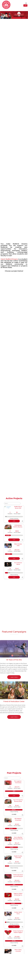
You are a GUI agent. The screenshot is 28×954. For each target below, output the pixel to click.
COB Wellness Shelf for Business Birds (18, 527)
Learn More (14, 677)
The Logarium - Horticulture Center (18, 783)
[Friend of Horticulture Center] (14, 690)
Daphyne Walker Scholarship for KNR (18, 895)
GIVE (25, 5)
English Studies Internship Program (18, 857)
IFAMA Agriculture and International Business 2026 (18, 876)
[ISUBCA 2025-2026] (14, 649)
